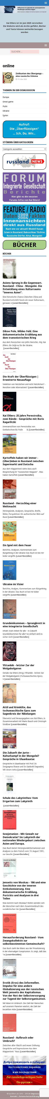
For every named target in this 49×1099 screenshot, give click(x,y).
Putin (5, 106)
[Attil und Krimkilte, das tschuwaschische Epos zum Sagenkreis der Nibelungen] (24, 693)
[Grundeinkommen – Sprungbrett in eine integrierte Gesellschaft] (24, 609)
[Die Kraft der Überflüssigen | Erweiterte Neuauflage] (24, 362)
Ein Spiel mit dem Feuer (17, 545)
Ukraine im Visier (13, 584)
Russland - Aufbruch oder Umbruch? (18, 1039)
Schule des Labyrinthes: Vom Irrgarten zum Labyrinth (20, 799)
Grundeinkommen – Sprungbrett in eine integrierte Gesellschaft (24, 624)
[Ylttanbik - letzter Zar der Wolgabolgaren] (24, 651)
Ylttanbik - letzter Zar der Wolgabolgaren (18, 667)
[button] (45, 3)
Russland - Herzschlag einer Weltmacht (19, 505)
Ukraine (6, 110)
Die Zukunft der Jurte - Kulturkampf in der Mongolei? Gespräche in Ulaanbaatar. (21, 756)
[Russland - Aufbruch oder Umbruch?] (24, 1023)
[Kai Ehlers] (24, 11)
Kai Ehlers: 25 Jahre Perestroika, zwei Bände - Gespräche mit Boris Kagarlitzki (23, 419)
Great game (8, 101)
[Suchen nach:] (24, 52)
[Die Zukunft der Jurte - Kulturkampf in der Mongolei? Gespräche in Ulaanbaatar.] (24, 738)
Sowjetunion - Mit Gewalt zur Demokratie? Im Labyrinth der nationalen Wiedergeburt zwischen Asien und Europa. (24, 838)
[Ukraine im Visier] (24, 570)
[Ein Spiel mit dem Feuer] (24, 531)
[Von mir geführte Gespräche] (8, 77)
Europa (6, 97)
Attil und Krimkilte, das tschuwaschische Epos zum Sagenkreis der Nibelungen (19, 710)
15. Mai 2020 (22, 79)
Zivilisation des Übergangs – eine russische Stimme (29, 74)
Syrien (5, 115)
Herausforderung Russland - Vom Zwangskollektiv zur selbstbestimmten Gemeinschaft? (24, 940)
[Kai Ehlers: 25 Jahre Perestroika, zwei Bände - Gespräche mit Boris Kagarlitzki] (24, 401)
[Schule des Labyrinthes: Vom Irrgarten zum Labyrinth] (24, 784)
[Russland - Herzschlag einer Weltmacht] (24, 489)
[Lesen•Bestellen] (20, 303)
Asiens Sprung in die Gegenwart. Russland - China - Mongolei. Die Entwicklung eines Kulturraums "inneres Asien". (22, 287)
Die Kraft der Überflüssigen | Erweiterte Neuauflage (21, 378)
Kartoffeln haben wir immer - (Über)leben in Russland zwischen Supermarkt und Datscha (23, 461)
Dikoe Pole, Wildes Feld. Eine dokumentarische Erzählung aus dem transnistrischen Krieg (22, 334)
